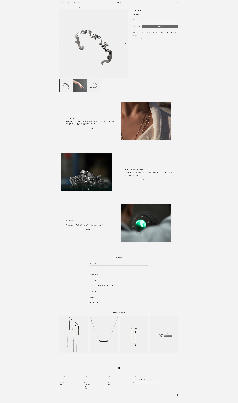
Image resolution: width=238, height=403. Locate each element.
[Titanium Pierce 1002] (134, 334)
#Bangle (136, 41)
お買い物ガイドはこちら (138, 38)
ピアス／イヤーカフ (63, 382)
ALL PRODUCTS (68, 7)
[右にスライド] (125, 44)
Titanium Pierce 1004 (156, 355)
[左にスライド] (62, 44)
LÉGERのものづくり (87, 384)
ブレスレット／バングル (64, 384)
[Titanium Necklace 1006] (104, 334)
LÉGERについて (89, 229)
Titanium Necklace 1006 (96, 355)
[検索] (172, 2)
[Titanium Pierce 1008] (74, 334)
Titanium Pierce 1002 (125, 355)
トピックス (85, 388)
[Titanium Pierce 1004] (164, 334)
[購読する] (160, 383)
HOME (61, 7)
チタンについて (90, 128)
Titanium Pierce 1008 (65, 355)
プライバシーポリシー (111, 382)
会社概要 (85, 386)
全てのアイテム (62, 386)
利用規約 (109, 384)
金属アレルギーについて (148, 179)
